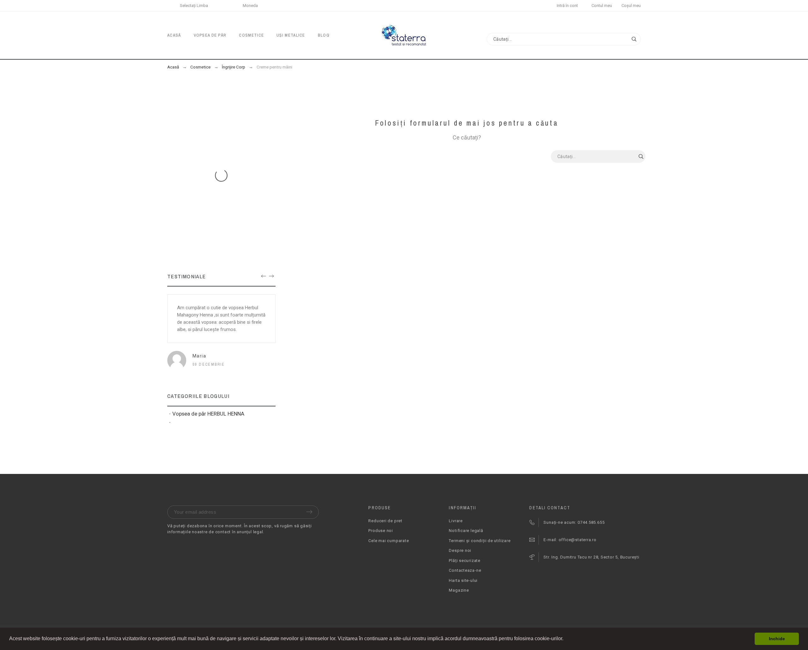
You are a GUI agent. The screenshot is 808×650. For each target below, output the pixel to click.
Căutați (633, 39)
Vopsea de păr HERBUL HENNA (208, 414)
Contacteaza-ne (465, 570)
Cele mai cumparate (388, 540)
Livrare (455, 520)
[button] (566, 639)
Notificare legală (466, 530)
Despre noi (460, 550)
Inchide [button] (777, 638)
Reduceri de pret (385, 520)
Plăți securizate (464, 560)
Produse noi (380, 530)
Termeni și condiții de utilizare (479, 540)
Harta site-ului (463, 580)
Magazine (459, 590)
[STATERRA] (404, 35)
